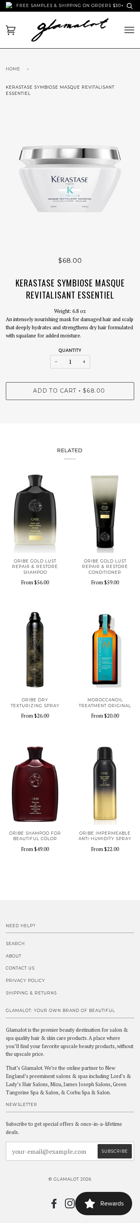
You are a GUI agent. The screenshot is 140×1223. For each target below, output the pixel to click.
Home (13, 69)
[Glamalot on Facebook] (54, 1206)
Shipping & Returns (31, 993)
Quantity (70, 350)
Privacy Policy (25, 980)
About (13, 956)
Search (15, 943)
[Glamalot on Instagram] (70, 1206)
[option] (70, 179)
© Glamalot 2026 (70, 1179)
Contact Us (20, 968)
